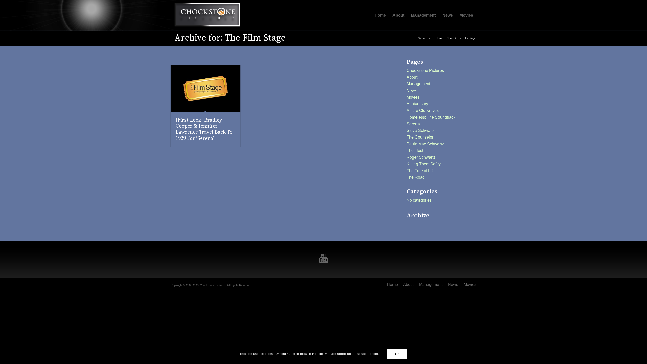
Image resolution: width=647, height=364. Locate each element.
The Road (416, 177)
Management (418, 84)
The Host (415, 150)
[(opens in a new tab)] (205, 88)
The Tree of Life (421, 171)
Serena (413, 124)
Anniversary (417, 104)
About (412, 77)
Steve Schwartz (421, 130)
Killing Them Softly (424, 164)
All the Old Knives (423, 110)
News (412, 90)
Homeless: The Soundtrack (431, 117)
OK (397, 354)
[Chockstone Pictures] (207, 15)
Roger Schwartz (421, 157)
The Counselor (420, 137)
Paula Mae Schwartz (425, 144)
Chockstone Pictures (425, 70)
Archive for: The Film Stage (230, 38)
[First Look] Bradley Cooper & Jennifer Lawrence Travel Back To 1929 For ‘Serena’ (204, 129)
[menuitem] (380, 15)
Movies (413, 97)
